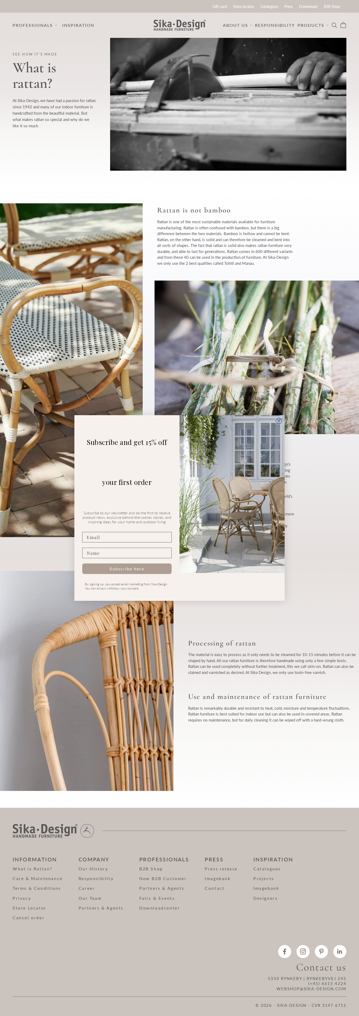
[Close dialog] (279, 421)
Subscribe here (127, 568)
